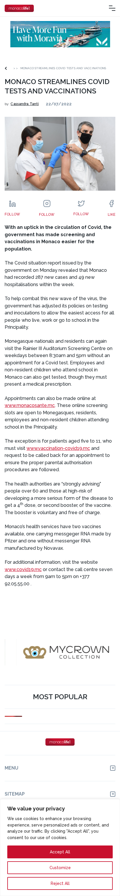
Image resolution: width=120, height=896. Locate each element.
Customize (60, 867)
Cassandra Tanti (24, 104)
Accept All (60, 852)
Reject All (60, 883)
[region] (60, 847)
